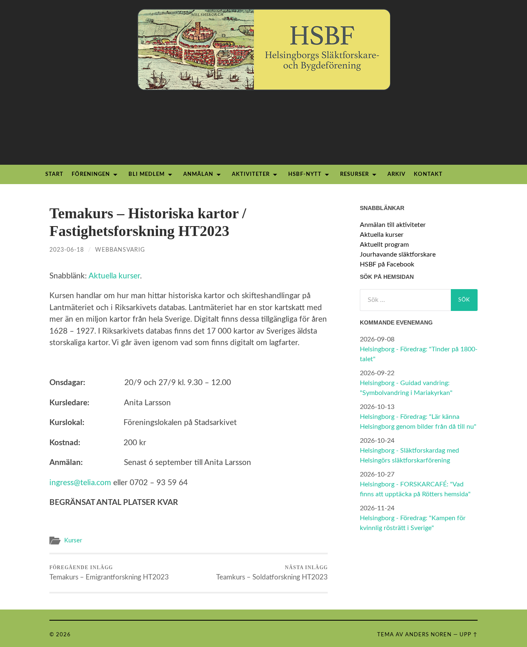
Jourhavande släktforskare (398, 254)
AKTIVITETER (251, 174)
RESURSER (354, 174)
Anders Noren (428, 634)
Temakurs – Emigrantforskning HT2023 (109, 573)
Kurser (73, 540)
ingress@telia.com (80, 483)
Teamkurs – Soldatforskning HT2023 (272, 573)
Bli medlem (146, 174)
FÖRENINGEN (91, 174)
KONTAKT (428, 174)
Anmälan (198, 174)
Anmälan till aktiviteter (393, 225)
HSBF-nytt (305, 174)
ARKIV (396, 174)
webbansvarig (120, 250)
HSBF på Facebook (387, 264)
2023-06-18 (66, 250)
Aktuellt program (384, 244)
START (54, 174)
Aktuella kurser (114, 276)
